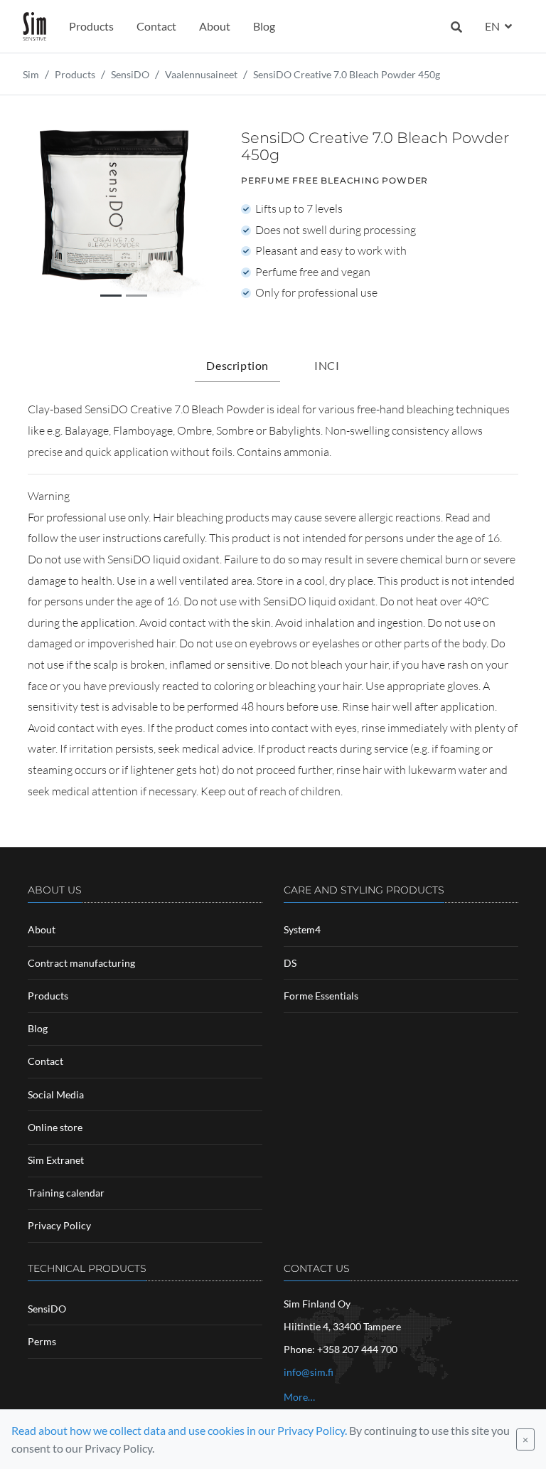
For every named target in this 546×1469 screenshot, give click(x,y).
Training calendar (66, 1193)
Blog (264, 26)
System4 (302, 929)
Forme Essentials (321, 996)
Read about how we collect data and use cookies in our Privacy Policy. (179, 1430)
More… (299, 1397)
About (214, 26)
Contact (156, 26)
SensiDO (47, 1309)
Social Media (56, 1094)
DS (290, 963)
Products (91, 26)
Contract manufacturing (81, 963)
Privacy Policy (59, 1225)
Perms (42, 1341)
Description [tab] (237, 365)
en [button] (493, 26)
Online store (55, 1127)
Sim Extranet (56, 1160)
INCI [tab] (326, 365)
